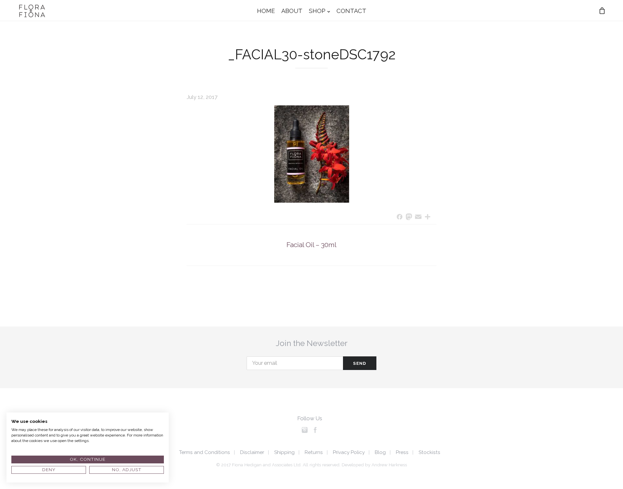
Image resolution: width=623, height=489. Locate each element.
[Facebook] (399, 217)
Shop (317, 10)
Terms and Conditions (204, 452)
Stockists (429, 452)
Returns (314, 452)
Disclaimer (252, 452)
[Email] (418, 217)
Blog (380, 452)
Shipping (284, 452)
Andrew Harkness (389, 464)
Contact (351, 10)
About (291, 10)
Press (402, 452)
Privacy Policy (349, 452)
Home (266, 10)
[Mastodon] (409, 217)
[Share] (427, 217)
